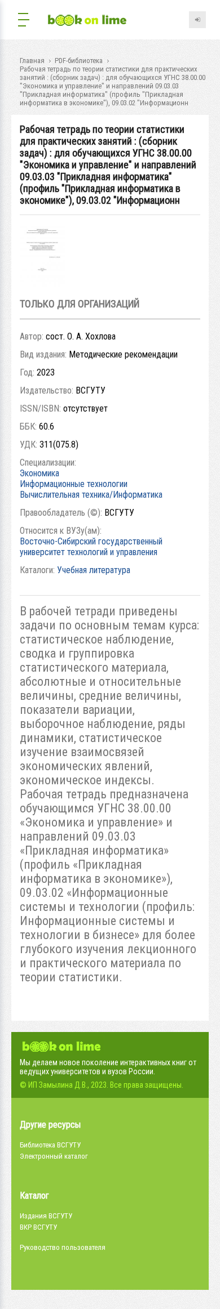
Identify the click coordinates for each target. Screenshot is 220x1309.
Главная (32, 60)
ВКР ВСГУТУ (38, 1227)
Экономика (39, 473)
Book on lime (87, 21)
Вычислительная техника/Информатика (91, 494)
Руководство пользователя (62, 1247)
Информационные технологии (73, 484)
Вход (197, 19)
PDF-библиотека (79, 60)
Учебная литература (93, 570)
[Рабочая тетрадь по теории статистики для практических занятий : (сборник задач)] (42, 284)
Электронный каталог (54, 1156)
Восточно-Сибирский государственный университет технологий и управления (91, 546)
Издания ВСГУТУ (46, 1216)
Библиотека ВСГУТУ (50, 1145)
